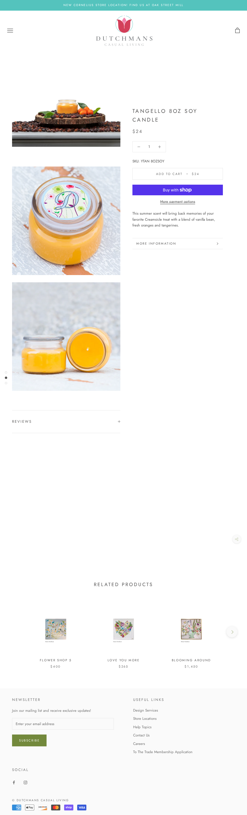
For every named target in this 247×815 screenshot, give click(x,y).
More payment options (177, 201)
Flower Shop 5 (56, 660)
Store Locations (145, 718)
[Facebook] (14, 782)
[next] (231, 631)
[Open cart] (237, 30)
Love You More (124, 660)
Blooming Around (191, 660)
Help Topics (142, 727)
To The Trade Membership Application (162, 752)
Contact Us (141, 735)
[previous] (15, 631)
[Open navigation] (10, 31)
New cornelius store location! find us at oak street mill (123, 5)
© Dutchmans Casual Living (40, 800)
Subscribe (29, 740)
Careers (139, 743)
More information (156, 243)
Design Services (145, 710)
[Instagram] (25, 782)
